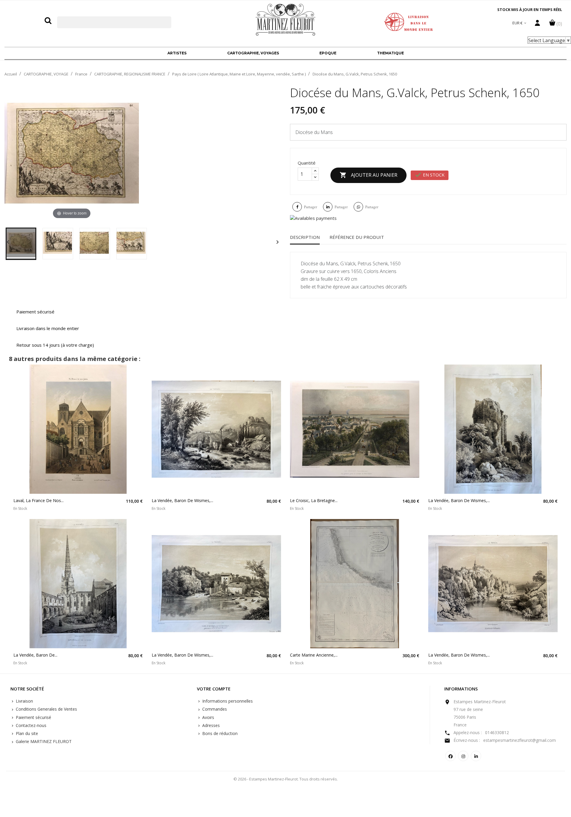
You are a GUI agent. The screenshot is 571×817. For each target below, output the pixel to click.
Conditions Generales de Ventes (46, 709)
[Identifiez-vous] (537, 24)
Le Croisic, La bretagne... (314, 500)
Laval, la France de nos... (38, 500)
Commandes (214, 709)
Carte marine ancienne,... (314, 655)
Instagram (463, 756)
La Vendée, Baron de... (35, 655)
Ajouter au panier (368, 175)
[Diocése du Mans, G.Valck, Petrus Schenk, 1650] (21, 244)
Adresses (210, 725)
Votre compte (213, 689)
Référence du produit (357, 237)
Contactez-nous (30, 725)
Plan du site (26, 733)
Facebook (450, 756)
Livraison (24, 701)
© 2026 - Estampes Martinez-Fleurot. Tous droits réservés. (285, 779)
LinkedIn (476, 756)
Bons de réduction (219, 733)
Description (305, 237)
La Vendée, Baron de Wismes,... (182, 500)
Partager (310, 207)
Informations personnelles (227, 701)
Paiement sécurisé (33, 717)
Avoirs (207, 717)
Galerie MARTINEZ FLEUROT (43, 741)
